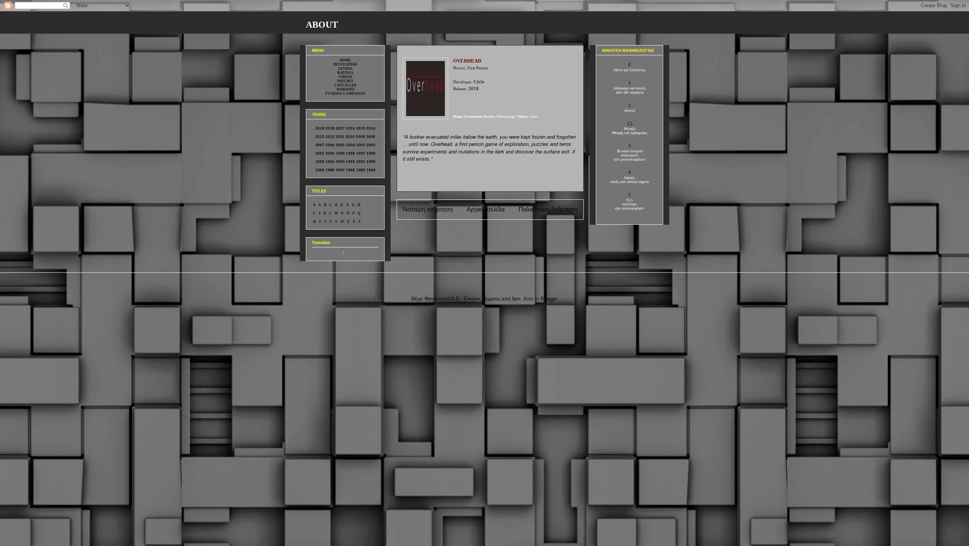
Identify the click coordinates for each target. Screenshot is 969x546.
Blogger (549, 299)
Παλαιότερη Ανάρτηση (548, 209)
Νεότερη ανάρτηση (428, 209)
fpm (516, 299)
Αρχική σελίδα (486, 209)
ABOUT (322, 25)
